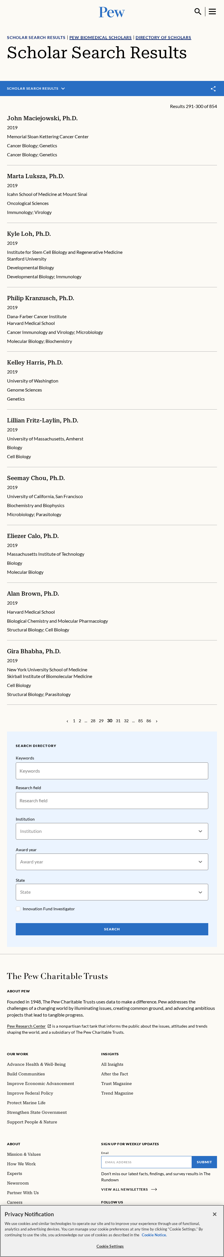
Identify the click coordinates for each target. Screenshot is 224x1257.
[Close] (214, 1214)
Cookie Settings (110, 1246)
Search (112, 929)
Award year (26, 849)
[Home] (57, 976)
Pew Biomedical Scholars (100, 37)
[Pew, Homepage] (112, 11)
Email (105, 1152)
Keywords (25, 757)
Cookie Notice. (154, 1235)
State (20, 880)
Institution (25, 819)
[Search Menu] (198, 11)
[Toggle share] (213, 89)
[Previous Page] (67, 720)
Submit (204, 1162)
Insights (110, 1054)
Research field (28, 787)
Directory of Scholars (163, 37)
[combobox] (20, 831)
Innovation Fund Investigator (49, 908)
